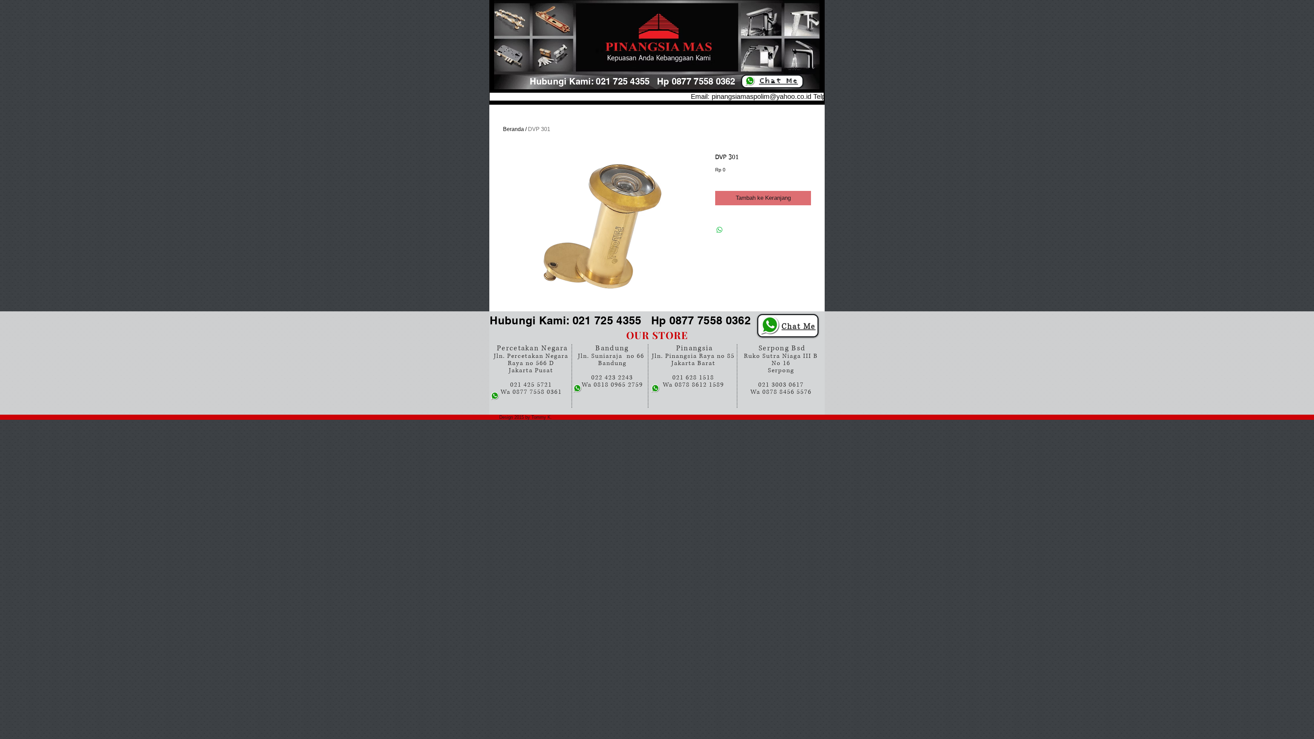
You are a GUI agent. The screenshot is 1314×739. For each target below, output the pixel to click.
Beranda (513, 129)
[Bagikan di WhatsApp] (720, 230)
